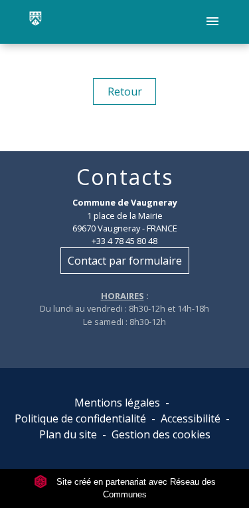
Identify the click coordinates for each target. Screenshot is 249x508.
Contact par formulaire (125, 260)
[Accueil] (35, 22)
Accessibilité (190, 418)
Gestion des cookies (161, 434)
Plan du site (68, 434)
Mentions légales (117, 402)
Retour (125, 91)
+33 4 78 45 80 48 (124, 241)
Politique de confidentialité (80, 418)
